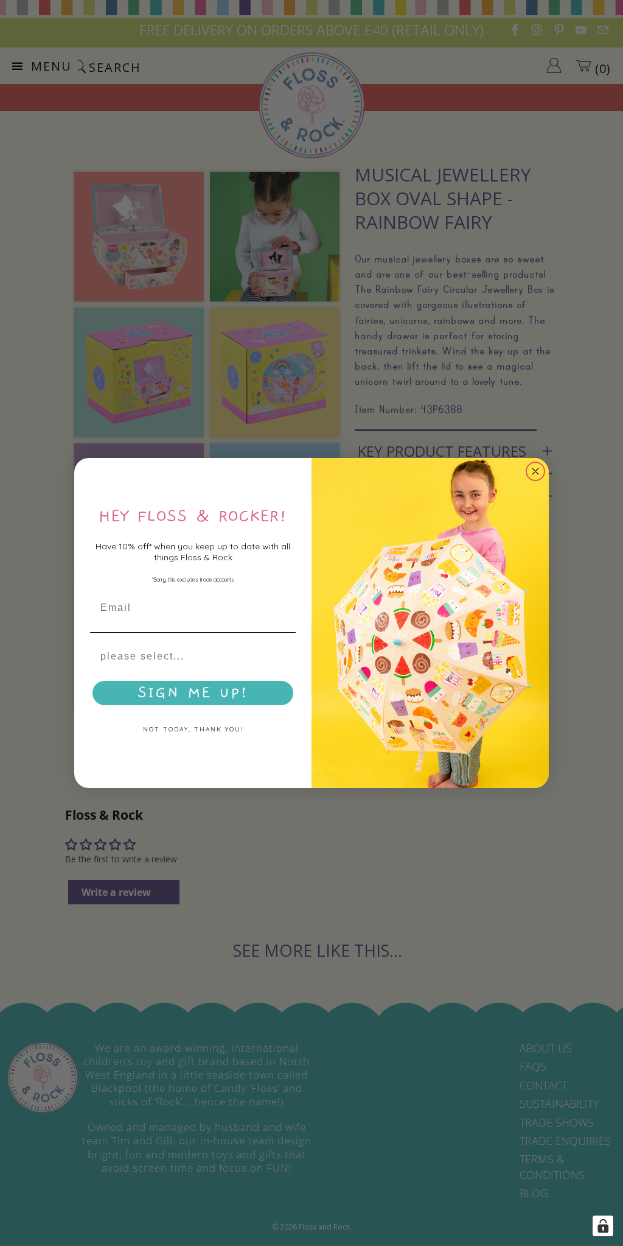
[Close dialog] (535, 471)
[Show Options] (284, 656)
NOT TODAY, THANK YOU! (193, 729)
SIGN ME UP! (193, 693)
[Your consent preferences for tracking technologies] (603, 1226)
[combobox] (189, 656)
